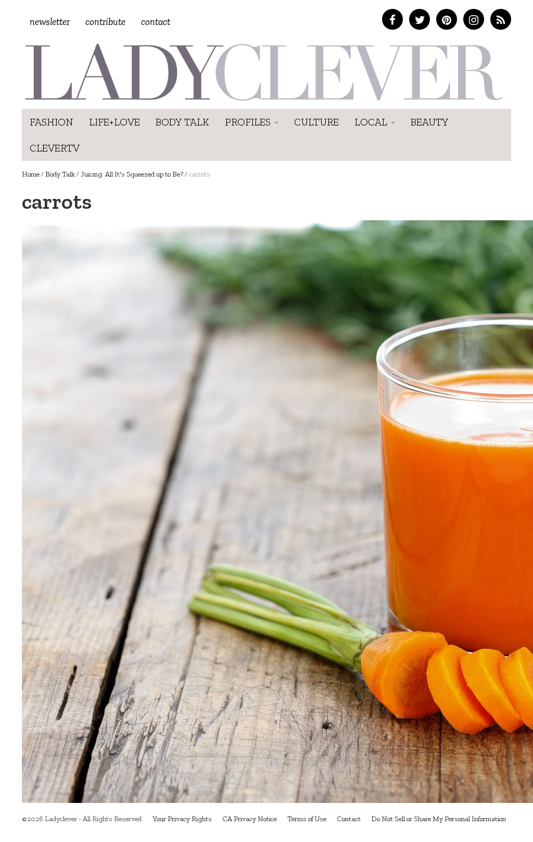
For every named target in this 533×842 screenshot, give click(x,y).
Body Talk (182, 122)
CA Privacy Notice (249, 818)
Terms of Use (306, 818)
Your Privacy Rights (182, 818)
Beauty (430, 122)
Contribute (105, 22)
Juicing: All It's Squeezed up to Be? (132, 174)
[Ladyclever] (262, 72)
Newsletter (50, 22)
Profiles (249, 122)
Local (372, 122)
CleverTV (55, 148)
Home (31, 174)
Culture (316, 122)
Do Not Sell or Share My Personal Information (438, 818)
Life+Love (114, 122)
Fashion (51, 122)
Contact (155, 22)
